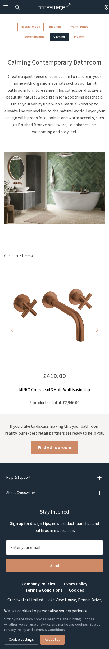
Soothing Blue (34, 37)
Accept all (52, 639)
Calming (59, 37)
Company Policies (38, 584)
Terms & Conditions (43, 590)
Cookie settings (21, 639)
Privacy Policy (74, 584)
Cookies (76, 590)
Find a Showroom (54, 448)
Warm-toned (79, 26)
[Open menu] (6, 7)
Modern (79, 37)
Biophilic (55, 26)
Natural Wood (30, 26)
